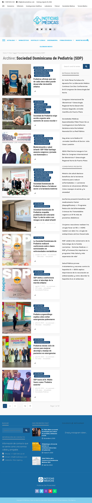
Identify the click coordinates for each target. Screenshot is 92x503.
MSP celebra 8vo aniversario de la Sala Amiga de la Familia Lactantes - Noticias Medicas (75, 244)
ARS (3, 6)
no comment (51, 223)
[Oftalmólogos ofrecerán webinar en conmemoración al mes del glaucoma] (36, 446)
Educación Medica (41, 73)
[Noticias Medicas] (46, 20)
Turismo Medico (82, 6)
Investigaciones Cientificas (34, 6)
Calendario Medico (46, 46)
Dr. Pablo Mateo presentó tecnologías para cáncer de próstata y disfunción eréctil (50, 432)
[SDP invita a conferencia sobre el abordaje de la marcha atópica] (16, 284)
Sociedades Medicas (68, 6)
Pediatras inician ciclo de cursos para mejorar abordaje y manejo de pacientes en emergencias (44, 349)
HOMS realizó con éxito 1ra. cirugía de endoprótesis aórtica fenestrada (75, 231)
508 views (38, 390)
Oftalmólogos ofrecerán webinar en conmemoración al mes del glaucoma (49, 447)
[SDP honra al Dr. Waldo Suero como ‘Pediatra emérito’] (16, 386)
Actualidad (11, 40)
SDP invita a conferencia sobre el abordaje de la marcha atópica (43, 280)
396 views (38, 325)
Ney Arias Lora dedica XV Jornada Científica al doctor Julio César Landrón (75, 141)
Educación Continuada (43, 70)
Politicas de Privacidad (46, 485)
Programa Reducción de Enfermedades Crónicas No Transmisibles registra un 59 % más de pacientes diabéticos (74, 211)
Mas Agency (17, 460)
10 (25, 406)
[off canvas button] (3, 40)
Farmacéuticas (24, 40)
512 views (38, 358)
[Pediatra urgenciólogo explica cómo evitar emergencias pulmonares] (16, 318)
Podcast (57, 6)
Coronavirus (10, 6)
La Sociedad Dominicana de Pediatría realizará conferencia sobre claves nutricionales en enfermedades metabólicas (45, 246)
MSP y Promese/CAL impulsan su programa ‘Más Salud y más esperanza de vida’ (75, 253)
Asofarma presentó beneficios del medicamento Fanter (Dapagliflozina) (76, 202)
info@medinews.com (19, 457)
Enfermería (20, 6)
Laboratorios (48, 6)
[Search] (88, 40)
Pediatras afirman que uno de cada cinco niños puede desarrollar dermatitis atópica (44, 83)
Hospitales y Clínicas (38, 40)
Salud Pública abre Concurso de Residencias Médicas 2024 (50, 460)
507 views (38, 288)
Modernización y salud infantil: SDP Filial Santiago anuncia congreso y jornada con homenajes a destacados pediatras (44, 152)
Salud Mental (40, 109)
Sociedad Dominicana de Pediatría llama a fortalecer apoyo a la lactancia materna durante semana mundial (45, 187)
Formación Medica (66, 40)
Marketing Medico (82, 40)
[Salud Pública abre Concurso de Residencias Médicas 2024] (36, 461)
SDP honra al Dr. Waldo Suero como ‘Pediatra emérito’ (42, 382)
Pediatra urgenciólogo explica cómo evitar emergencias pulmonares (44, 317)
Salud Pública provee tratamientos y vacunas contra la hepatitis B (75, 266)
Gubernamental (52, 40)
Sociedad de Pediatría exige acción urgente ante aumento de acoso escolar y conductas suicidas (45, 119)
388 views (40, 256)
